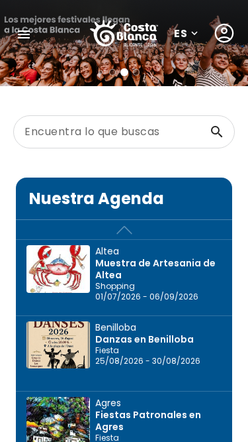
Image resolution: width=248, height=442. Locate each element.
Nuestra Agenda (96, 198)
